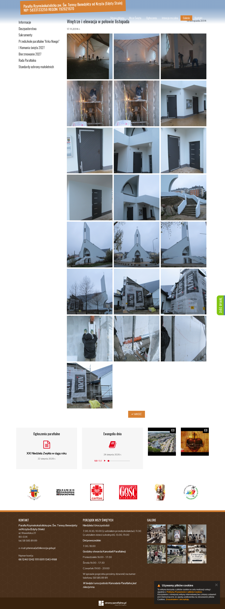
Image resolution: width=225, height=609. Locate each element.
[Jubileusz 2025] (191, 492)
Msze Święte (135, 18)
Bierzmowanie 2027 (30, 53)
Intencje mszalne (170, 18)
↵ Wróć (136, 414)
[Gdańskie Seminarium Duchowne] (65, 492)
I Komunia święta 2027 (32, 47)
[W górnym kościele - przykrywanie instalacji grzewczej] (89, 56)
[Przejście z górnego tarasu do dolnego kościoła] (89, 103)
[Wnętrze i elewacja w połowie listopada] (136, 56)
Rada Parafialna (27, 60)
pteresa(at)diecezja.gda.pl (40, 548)
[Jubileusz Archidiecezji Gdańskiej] (159, 492)
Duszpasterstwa (27, 28)
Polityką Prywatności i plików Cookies (184, 592)
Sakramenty (25, 34)
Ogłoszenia (151, 18)
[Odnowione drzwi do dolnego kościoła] (183, 103)
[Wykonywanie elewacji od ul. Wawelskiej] (136, 291)
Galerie (186, 18)
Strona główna (117, 18)
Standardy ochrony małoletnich (36, 66)
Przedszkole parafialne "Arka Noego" (39, 41)
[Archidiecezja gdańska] (34, 492)
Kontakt (198, 18)
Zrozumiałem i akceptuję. (177, 599)
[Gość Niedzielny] (128, 492)
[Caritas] (97, 492)
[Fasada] (89, 244)
